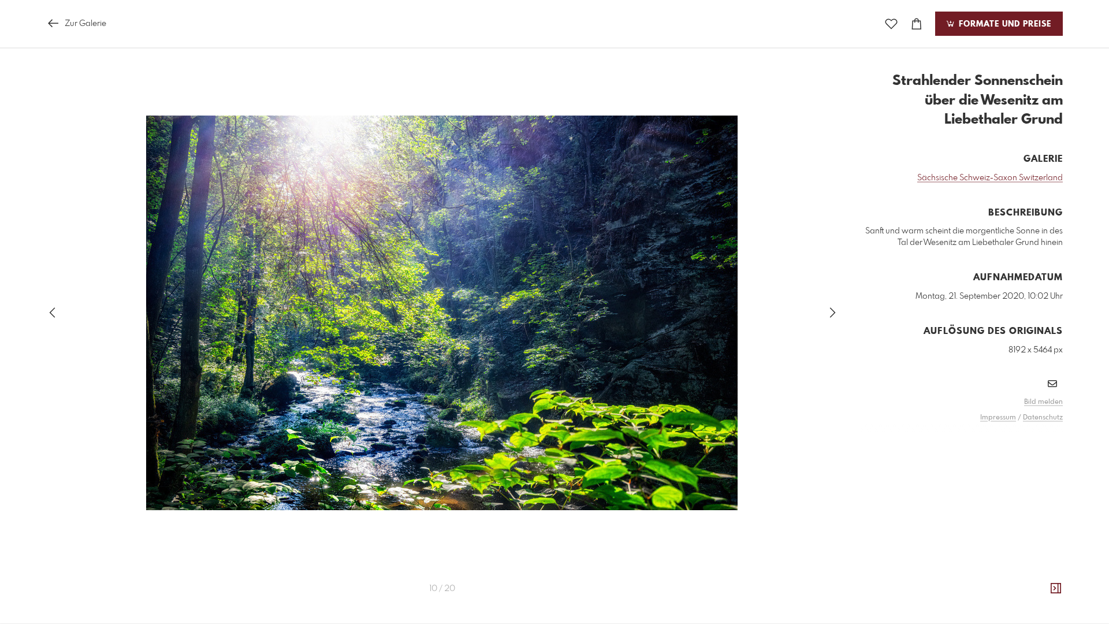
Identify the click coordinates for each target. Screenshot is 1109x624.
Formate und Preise (1003, 24)
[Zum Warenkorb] (917, 24)
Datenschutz (1043, 417)
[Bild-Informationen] (1056, 588)
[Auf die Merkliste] (891, 24)
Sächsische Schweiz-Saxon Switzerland (990, 178)
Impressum (998, 417)
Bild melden (1043, 402)
